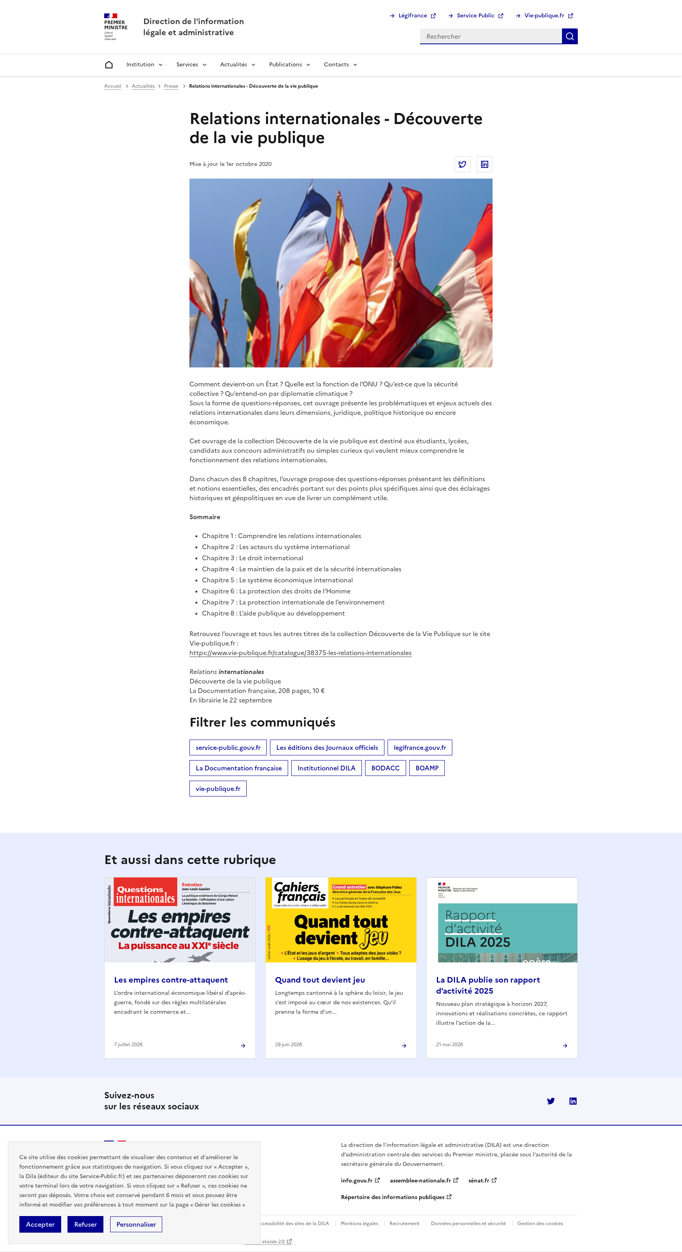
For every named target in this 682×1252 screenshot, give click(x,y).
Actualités (233, 64)
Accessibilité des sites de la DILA (292, 1223)
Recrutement (405, 1223)
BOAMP (427, 768)
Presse (171, 86)
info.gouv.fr (357, 1181)
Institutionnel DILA (327, 768)
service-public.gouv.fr (228, 747)
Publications (285, 64)
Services (187, 64)
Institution (140, 64)
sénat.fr (478, 1181)
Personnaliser (136, 1224)
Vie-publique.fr (544, 15)
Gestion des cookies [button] (540, 1223)
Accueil (112, 86)
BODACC (385, 768)
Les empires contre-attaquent (171, 980)
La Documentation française (239, 768)
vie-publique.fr (218, 788)
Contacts (336, 64)
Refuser (85, 1224)
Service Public (476, 15)
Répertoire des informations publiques (392, 1197)
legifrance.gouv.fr (420, 747)
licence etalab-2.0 (265, 1241)
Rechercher (570, 36)
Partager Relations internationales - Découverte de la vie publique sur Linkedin (485, 164)
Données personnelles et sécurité (468, 1223)
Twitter (551, 1101)
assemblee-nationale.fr (420, 1181)
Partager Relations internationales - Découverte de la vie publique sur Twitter (462, 164)
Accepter (40, 1224)
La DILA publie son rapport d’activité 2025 (488, 985)
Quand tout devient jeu (320, 980)
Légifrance (413, 15)
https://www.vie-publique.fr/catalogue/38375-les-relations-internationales (300, 652)
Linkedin (573, 1101)
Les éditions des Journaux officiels (327, 747)
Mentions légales (359, 1223)
